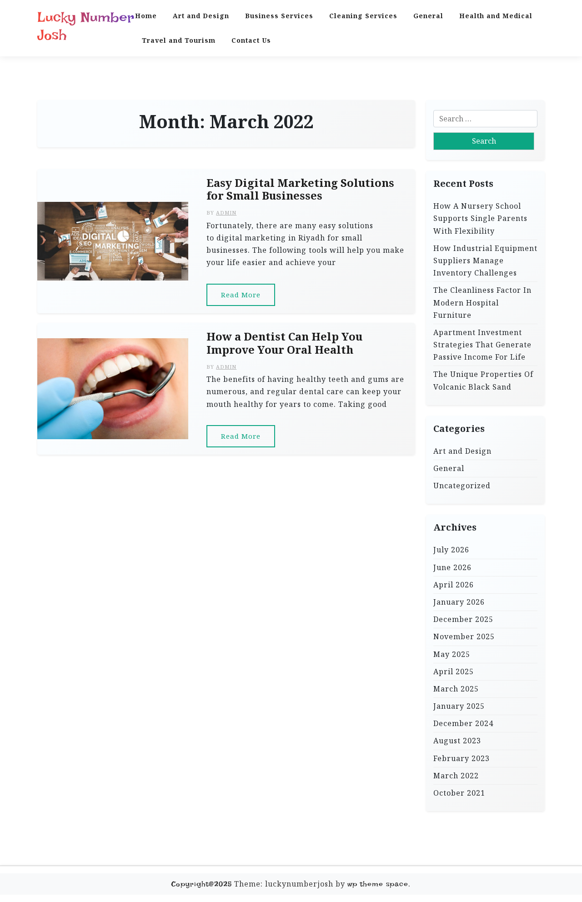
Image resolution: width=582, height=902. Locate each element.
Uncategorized (462, 486)
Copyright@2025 (201, 884)
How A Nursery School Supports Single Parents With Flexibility (480, 218)
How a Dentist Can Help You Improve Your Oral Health (284, 343)
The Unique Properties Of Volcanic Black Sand (483, 380)
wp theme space (377, 884)
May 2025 (451, 654)
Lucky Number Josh (85, 26)
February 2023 (461, 758)
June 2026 (452, 567)
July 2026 (451, 550)
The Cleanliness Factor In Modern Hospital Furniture (482, 302)
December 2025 (463, 619)
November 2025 (464, 636)
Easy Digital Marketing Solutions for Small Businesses (300, 189)
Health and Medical (495, 15)
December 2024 (463, 723)
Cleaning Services (363, 15)
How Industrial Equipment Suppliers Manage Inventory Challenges (485, 260)
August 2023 (457, 741)
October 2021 (459, 793)
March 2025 (456, 688)
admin (226, 212)
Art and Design (201, 15)
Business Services (279, 15)
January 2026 (459, 602)
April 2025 (453, 671)
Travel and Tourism (179, 40)
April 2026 (453, 584)
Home (146, 15)
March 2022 (456, 775)
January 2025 (459, 706)
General (428, 15)
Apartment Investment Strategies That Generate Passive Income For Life (482, 344)
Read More (241, 294)
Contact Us (251, 40)
